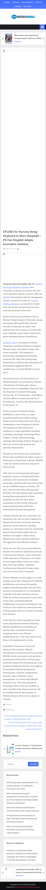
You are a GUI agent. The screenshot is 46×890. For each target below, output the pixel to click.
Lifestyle (18, 6)
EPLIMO (6, 297)
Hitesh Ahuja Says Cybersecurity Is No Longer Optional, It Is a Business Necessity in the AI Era (22, 785)
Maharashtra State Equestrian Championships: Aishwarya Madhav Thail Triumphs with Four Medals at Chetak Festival (28, 37)
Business (15, 2)
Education (27, 6)
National (38, 2)
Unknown (10, 850)
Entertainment (27, 2)
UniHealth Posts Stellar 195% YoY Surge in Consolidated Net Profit (29, 870)
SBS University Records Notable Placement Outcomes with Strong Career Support (20, 829)
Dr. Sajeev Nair (9, 342)
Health (8, 704)
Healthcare (10, 710)
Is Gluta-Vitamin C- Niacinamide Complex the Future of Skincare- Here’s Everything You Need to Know (28, 747)
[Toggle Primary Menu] (42, 27)
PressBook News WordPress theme (27, 887)
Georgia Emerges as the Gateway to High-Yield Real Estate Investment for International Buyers (21, 818)
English (7, 2)
